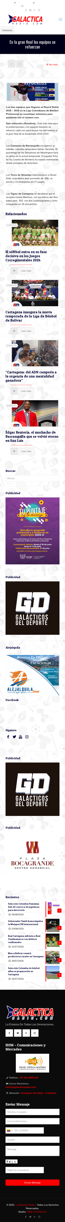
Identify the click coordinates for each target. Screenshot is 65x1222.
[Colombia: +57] (9, 1130)
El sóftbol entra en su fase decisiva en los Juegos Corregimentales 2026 (26, 256)
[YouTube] (34, 10)
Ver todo (53, 64)
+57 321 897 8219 (23, 2)
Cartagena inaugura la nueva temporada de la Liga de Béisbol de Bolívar (31, 316)
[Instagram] (39, 10)
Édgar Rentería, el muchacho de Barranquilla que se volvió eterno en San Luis (32, 436)
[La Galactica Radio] (32, 19)
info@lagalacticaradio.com (34, 6)
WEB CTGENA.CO (37, 1211)
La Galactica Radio (25, 1205)
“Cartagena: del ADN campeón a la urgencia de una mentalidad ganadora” (31, 376)
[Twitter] (30, 10)
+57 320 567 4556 (42, 2)
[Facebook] (26, 10)
